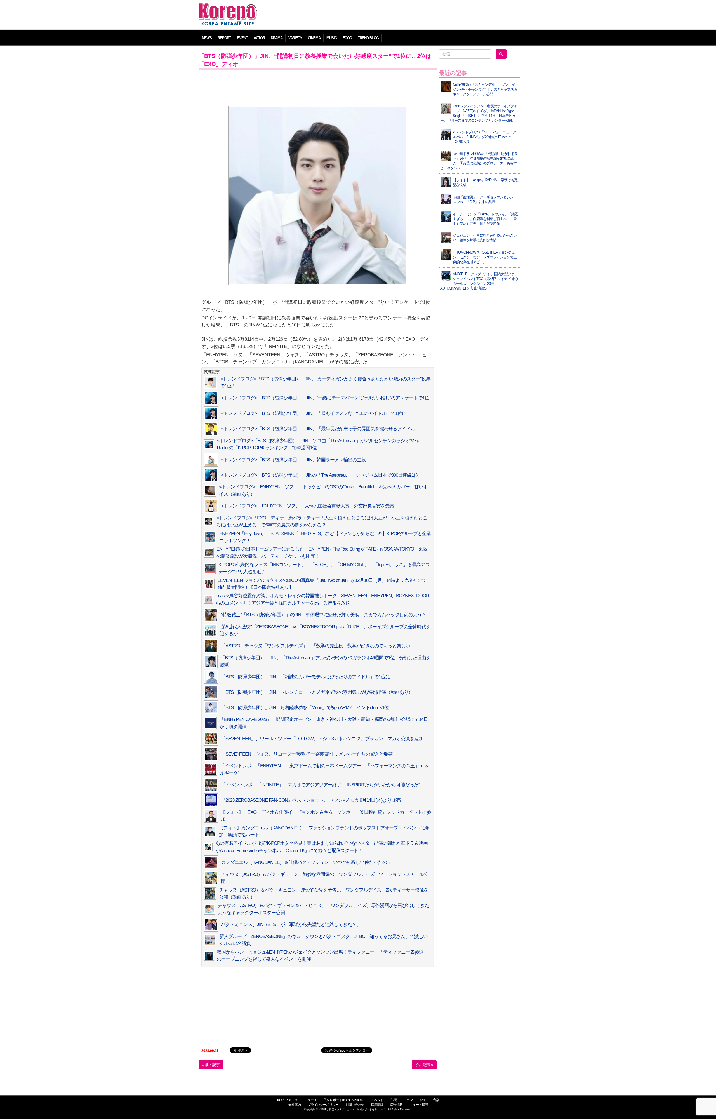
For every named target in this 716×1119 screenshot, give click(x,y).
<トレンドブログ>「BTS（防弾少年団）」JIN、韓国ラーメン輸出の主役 (293, 459)
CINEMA (314, 38)
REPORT (224, 38)
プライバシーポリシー (323, 1105)
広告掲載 (396, 1105)
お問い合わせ (354, 1105)
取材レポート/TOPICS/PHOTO (344, 1100)
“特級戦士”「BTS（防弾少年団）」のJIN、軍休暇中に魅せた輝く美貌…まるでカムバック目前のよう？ (323, 614)
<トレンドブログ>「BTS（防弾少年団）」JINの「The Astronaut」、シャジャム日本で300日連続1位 (319, 475)
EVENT (242, 38)
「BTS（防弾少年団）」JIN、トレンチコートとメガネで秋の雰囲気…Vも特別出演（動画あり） (317, 692)
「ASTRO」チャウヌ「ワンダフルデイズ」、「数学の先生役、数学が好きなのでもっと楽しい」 (317, 645)
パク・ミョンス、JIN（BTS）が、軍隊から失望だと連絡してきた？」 (291, 924)
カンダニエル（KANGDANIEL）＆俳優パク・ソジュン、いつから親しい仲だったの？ (306, 862)
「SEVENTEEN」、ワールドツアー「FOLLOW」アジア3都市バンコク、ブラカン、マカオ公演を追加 (322, 738)
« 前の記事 (211, 1064)
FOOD (347, 38)
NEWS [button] (207, 38)
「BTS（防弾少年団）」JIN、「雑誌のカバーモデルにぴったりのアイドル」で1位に (305, 677)
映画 (423, 1100)
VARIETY (295, 38)
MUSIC (331, 38)
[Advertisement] (398, 15)
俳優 (393, 1100)
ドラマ (408, 1100)
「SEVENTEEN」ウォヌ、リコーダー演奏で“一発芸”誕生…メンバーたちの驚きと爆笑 (306, 754)
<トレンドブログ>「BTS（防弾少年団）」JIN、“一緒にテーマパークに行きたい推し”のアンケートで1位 (325, 398)
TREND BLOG (368, 38)
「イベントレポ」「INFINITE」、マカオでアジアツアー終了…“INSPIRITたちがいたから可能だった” (320, 784)
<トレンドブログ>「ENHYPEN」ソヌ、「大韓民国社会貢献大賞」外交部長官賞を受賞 (307, 506)
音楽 (436, 1100)
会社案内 (294, 1105)
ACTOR (259, 38)
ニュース (310, 1100)
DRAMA (276, 38)
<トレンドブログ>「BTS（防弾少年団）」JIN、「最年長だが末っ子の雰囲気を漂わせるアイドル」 (320, 428)
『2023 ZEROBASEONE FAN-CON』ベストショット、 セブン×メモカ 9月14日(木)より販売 (311, 800)
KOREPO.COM (287, 1100)
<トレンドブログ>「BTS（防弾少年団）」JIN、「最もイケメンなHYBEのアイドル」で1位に (313, 413)
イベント (377, 1100)
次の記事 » (424, 1064)
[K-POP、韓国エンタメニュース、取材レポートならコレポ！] (228, 8)
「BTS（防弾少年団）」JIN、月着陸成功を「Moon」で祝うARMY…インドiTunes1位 (305, 707)
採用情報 (377, 1105)
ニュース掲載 (418, 1105)
